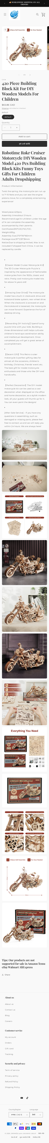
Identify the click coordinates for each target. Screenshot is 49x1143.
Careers (8, 1021)
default (8, 117)
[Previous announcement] (4, 3)
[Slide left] (19, 75)
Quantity (6, 123)
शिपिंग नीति (41, 1133)
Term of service (12, 1070)
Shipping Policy (12, 1087)
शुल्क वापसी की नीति (25, 1137)
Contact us (10, 1010)
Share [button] (7, 975)
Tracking (9, 1054)
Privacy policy (11, 1076)
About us (9, 1004)
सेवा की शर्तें (14, 1137)
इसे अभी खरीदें (24, 144)
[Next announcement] (44, 3)
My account (10, 1037)
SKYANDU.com (16, 1133)
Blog (7, 1015)
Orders (8, 1043)
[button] (5, 14)
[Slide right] (30, 75)
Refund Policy (11, 1081)
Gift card (9, 1048)
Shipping (5, 108)
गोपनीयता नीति (36, 1137)
